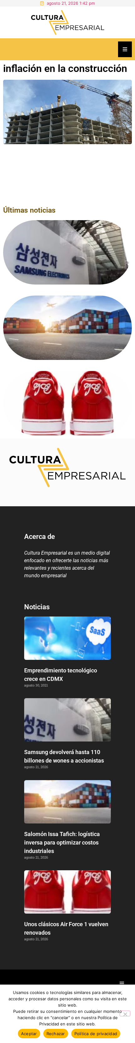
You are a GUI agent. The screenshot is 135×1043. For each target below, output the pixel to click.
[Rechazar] (125, 1013)
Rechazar (55, 1033)
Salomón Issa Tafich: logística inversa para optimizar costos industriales (62, 842)
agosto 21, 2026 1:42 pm (71, 3)
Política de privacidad (95, 1033)
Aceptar (29, 1033)
